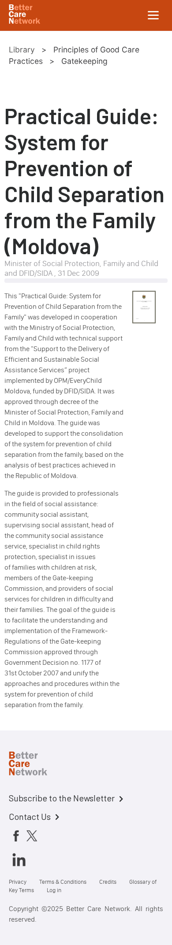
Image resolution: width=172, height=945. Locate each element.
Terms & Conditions (62, 881)
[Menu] (153, 15)
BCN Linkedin (19, 859)
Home (35, 765)
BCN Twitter (32, 836)
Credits (107, 881)
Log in (54, 890)
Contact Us (30, 816)
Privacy (17, 881)
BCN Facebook (16, 836)
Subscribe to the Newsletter (62, 798)
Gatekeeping (84, 61)
